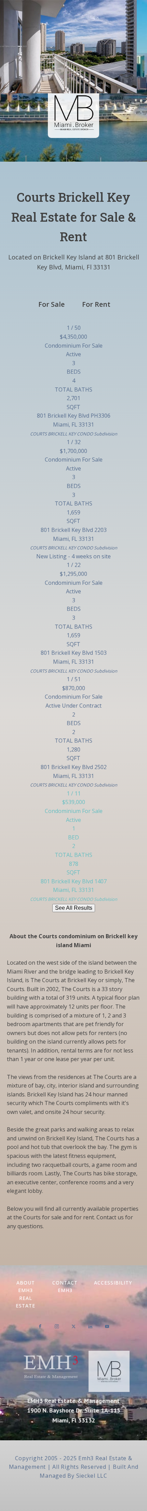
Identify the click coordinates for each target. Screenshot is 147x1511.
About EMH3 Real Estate (25, 1294)
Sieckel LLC (91, 1475)
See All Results (73, 908)
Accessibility (113, 1282)
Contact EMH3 (65, 1286)
